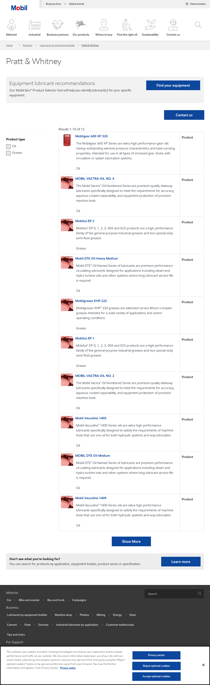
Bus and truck (56, 600)
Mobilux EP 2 (84, 221)
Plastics (84, 615)
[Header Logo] (20, 5)
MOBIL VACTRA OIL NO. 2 (94, 376)
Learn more (180, 561)
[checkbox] (8, 146)
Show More (131, 541)
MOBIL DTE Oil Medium (92, 455)
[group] (24, 146)
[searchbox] (170, 593)
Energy (117, 615)
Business (27, 45)
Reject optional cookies (156, 666)
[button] (11, 28)
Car (9, 600)
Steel (132, 615)
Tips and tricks (16, 635)
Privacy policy (68, 668)
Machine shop (63, 615)
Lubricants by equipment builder (57, 45)
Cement (12, 625)
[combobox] (174, 593)
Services (43, 625)
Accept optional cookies (156, 676)
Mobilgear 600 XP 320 (91, 136)
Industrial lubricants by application (77, 625)
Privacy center (156, 655)
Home (9, 45)
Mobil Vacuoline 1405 (90, 418)
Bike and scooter (29, 600)
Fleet (27, 625)
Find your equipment (173, 85)
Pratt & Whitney (90, 45)
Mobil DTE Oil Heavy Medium (96, 258)
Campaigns (79, 600)
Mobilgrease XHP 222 (91, 301)
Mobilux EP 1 (84, 338)
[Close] (203, 665)
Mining (101, 615)
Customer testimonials (120, 625)
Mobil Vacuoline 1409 (90, 498)
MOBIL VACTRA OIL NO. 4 (94, 178)
